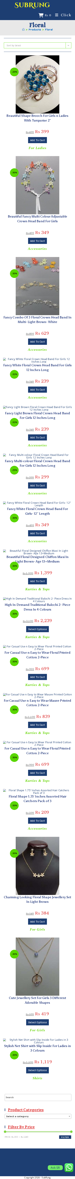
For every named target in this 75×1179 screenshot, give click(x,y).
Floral (49, 30)
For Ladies (37, 148)
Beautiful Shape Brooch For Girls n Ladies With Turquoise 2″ (37, 118)
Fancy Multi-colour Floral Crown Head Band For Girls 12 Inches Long (37, 463)
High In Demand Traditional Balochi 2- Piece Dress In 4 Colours (37, 607)
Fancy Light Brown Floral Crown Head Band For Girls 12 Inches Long (37, 415)
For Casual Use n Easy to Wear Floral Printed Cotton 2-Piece (37, 655)
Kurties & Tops (37, 589)
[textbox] (38, 1116)
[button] (37, 59)
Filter (65, 1137)
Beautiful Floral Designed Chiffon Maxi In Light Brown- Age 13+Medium (37, 559)
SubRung (32, 5)
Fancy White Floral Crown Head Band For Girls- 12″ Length (37, 511)
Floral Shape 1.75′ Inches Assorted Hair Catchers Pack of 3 (37, 798)
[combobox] (38, 1116)
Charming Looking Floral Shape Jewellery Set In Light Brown (37, 899)
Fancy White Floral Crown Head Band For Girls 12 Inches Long (37, 367)
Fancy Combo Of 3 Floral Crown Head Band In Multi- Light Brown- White (37, 319)
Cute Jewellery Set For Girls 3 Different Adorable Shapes (37, 1000)
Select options (37, 629)
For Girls (37, 929)
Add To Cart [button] (37, 140)
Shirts (38, 1078)
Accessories (37, 249)
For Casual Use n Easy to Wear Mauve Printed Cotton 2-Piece (37, 703)
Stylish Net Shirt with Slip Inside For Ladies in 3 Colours (37, 1048)
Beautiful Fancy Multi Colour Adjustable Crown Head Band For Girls (37, 218)
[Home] (23, 30)
